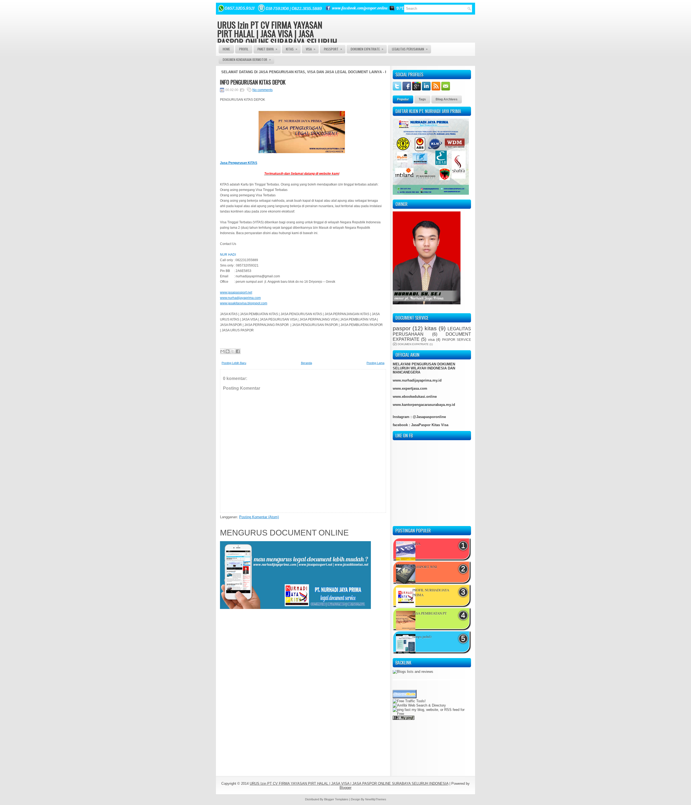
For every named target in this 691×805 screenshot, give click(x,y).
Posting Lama (375, 363)
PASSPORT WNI (424, 566)
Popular (403, 99)
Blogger (345, 788)
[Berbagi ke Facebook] (238, 351)
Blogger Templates (336, 799)
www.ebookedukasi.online (415, 397)
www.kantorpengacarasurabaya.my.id (424, 405)
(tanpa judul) (421, 636)
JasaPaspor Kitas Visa (429, 425)
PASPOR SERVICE (456, 339)
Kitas (291, 48)
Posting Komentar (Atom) (259, 517)
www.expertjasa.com (410, 388)
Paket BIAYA (267, 48)
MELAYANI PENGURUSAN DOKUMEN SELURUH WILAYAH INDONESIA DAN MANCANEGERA (424, 368)
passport (333, 48)
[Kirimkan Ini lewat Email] (222, 351)
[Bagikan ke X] (232, 351)
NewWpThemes (375, 799)
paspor (402, 328)
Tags (422, 99)
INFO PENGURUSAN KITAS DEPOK (253, 82)
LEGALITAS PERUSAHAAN (410, 48)
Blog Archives (447, 99)
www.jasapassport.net (236, 292)
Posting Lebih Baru (234, 363)
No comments (262, 90)
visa (431, 340)
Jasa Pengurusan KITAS (238, 163)
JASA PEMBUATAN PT (429, 613)
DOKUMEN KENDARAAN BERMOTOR (247, 59)
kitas (431, 328)
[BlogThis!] (227, 351)
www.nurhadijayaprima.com (240, 298)
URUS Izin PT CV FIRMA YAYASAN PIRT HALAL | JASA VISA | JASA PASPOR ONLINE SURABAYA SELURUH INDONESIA (277, 37)
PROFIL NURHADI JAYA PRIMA (430, 592)
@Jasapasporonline (429, 417)
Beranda (306, 363)
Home (226, 49)
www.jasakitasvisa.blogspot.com (243, 303)
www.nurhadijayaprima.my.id (417, 380)
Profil (243, 49)
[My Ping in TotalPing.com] (403, 707)
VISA (310, 48)
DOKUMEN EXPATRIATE (367, 48)
